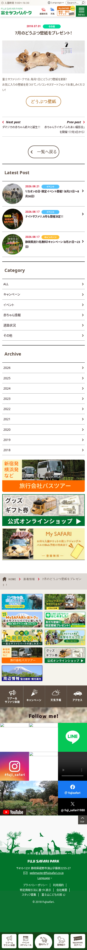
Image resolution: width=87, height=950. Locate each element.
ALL (5, 284)
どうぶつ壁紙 (43, 101)
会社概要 (61, 890)
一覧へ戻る (47, 151)
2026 (6, 368)
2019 (6, 440)
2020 (6, 429)
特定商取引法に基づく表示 (35, 890)
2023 (6, 398)
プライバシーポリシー (35, 885)
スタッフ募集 (29, 894)
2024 (6, 388)
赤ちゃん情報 (12, 315)
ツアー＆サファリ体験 (11, 696)
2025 (6, 378)
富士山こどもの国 (51, 894)
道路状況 (9, 325)
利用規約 (58, 885)
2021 (6, 419)
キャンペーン (11, 294)
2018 (6, 450)
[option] (22, 602)
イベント (8, 305)
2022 (6, 409)
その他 (7, 335)
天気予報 (54, 696)
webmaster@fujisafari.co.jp (47, 873)
